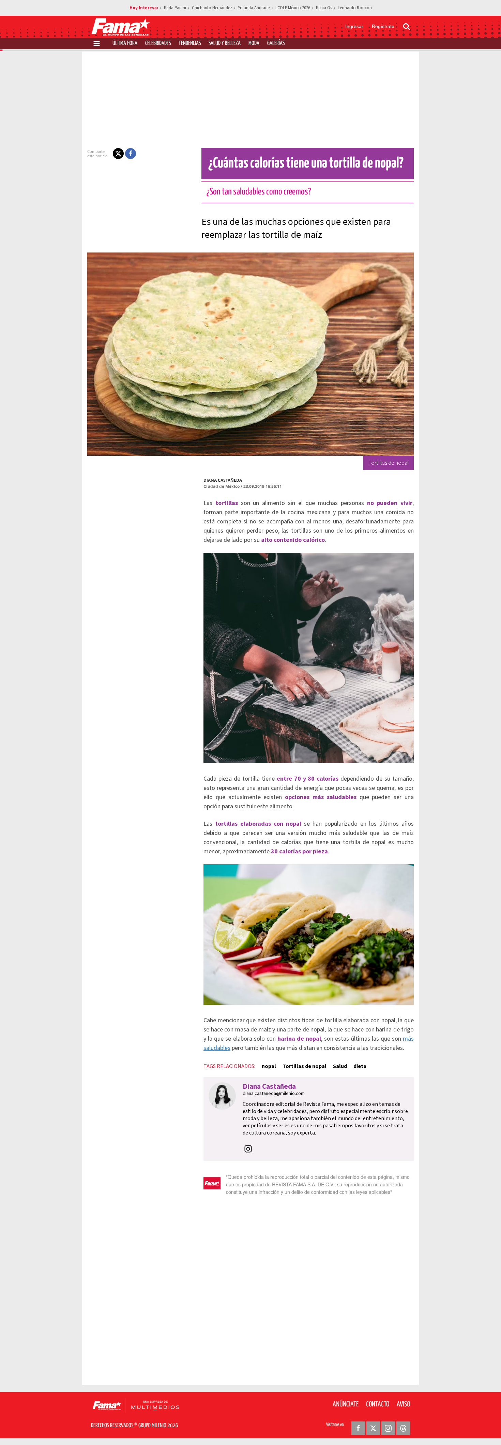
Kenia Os (324, 8)
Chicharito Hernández (212, 8)
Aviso (403, 1404)
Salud (340, 1066)
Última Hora (124, 43)
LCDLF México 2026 (292, 8)
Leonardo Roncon (355, 8)
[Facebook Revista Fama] (358, 1428)
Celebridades (158, 43)
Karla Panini (175, 8)
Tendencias (190, 43)
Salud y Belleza (225, 43)
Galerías (276, 43)
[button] (118, 153)
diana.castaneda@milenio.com (274, 1093)
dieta (359, 1066)
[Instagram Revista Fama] (388, 1428)
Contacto (377, 1404)
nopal (269, 1066)
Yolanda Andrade (254, 8)
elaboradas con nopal (270, 824)
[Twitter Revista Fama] (373, 1428)
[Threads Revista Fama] (403, 1428)
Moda (253, 43)
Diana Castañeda (222, 480)
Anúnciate (346, 1404)
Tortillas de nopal (305, 1066)
